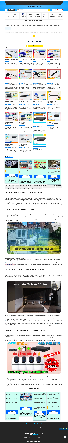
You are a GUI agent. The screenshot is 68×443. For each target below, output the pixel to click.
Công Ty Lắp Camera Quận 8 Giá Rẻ (34, 441)
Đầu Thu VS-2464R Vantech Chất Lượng (35, 185)
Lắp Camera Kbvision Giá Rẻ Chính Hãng (23, 188)
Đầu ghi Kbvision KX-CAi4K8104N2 (9, 80)
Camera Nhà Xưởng (45, 427)
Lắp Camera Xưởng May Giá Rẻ (25, 171)
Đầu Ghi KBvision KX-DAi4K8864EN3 (23, 123)
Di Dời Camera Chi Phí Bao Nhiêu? (25, 403)
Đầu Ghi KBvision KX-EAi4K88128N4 (9, 145)
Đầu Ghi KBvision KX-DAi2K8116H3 (51, 80)
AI (26, 45)
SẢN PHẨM (11, 9)
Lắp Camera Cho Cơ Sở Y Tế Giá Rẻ (40, 171)
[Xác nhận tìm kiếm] (49, 10)
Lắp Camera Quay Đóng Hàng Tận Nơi (39, 408)
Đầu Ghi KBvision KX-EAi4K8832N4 (23, 145)
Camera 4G (38, 2)
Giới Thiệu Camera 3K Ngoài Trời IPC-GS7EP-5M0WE (11, 171)
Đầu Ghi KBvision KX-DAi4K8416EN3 (9, 102)
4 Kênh (41, 45)
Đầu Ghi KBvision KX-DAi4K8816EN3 (51, 102)
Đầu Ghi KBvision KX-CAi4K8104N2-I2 (23, 80)
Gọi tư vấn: (57, 9)
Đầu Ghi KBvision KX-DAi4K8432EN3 (23, 102)
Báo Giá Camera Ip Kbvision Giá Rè (49, 187)
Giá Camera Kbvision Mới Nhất (36, 188)
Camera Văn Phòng (23, 427)
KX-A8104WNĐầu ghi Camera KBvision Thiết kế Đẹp (18, 185)
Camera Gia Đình (30, 427)
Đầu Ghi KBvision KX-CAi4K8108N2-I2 (37, 80)
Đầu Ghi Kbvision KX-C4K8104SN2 (11, 59)
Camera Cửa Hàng (37, 427)
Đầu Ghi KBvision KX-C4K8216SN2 (54, 59)
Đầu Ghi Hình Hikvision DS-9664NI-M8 (21, 187)
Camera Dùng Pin (50, 2)
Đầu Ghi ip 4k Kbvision (34, 21)
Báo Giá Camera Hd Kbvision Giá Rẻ (35, 187)
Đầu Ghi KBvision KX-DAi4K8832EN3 (9, 123)
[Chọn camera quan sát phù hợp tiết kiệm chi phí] (62, 16)
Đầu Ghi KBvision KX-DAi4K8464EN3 (37, 102)
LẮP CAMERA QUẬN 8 (34, 6)
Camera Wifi (22, 2)
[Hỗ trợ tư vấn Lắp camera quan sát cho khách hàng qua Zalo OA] (65, 437)
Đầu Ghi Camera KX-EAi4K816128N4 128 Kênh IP (52, 123)
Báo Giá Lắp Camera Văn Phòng (54, 407)
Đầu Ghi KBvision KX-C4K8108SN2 (25, 59)
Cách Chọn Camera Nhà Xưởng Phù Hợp (54, 172)
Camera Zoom (43, 2)
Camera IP (27, 2)
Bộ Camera (17, 2)
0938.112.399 (63, 428)
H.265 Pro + (37, 45)
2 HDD (33, 45)
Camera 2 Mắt (32, 2)
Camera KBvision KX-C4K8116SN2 (39, 59)
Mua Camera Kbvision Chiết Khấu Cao (11, 47)
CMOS (29, 45)
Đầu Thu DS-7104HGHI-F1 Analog (49, 185)
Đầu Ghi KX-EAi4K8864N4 (38, 145)
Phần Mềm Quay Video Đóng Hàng (12, 407)
